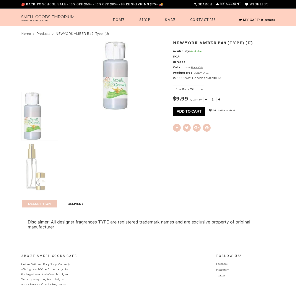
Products (43, 34)
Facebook (222, 263)
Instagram (222, 269)
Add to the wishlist (223, 110)
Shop (144, 19)
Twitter (220, 275)
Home (119, 19)
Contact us (203, 19)
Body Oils (197, 67)
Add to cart (189, 111)
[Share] (177, 128)
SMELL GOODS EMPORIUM (48, 18)
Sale (170, 19)
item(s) (259, 20)
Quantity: (196, 99)
